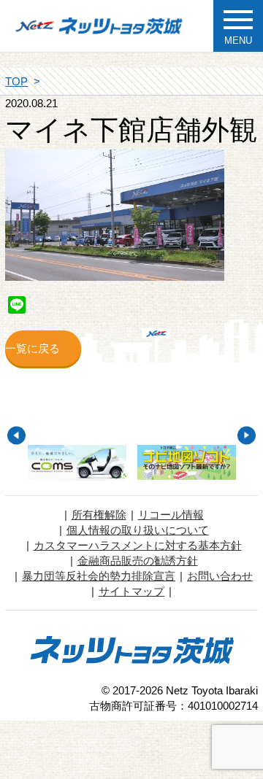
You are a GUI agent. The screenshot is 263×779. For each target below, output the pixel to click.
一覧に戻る (32, 348)
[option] (77, 463)
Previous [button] (16, 435)
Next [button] (246, 435)
